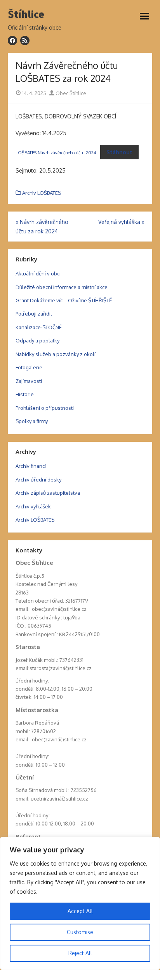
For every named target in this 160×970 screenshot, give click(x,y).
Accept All (80, 911)
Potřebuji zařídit (34, 313)
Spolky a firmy (32, 421)
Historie (25, 394)
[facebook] (12, 40)
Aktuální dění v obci (38, 273)
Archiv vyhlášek (33, 506)
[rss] (25, 40)
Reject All (80, 953)
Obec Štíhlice (70, 93)
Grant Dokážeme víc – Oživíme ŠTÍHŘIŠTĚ (64, 300)
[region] (80, 903)
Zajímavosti (29, 381)
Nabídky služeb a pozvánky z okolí (56, 354)
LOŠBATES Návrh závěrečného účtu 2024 (56, 152)
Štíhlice (26, 14)
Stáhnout (119, 152)
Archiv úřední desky (38, 479)
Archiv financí (31, 466)
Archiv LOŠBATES (41, 193)
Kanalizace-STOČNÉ (39, 327)
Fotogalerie (29, 367)
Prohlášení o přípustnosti (45, 408)
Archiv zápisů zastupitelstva (48, 493)
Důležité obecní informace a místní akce (62, 287)
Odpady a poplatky (37, 340)
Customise (80, 932)
